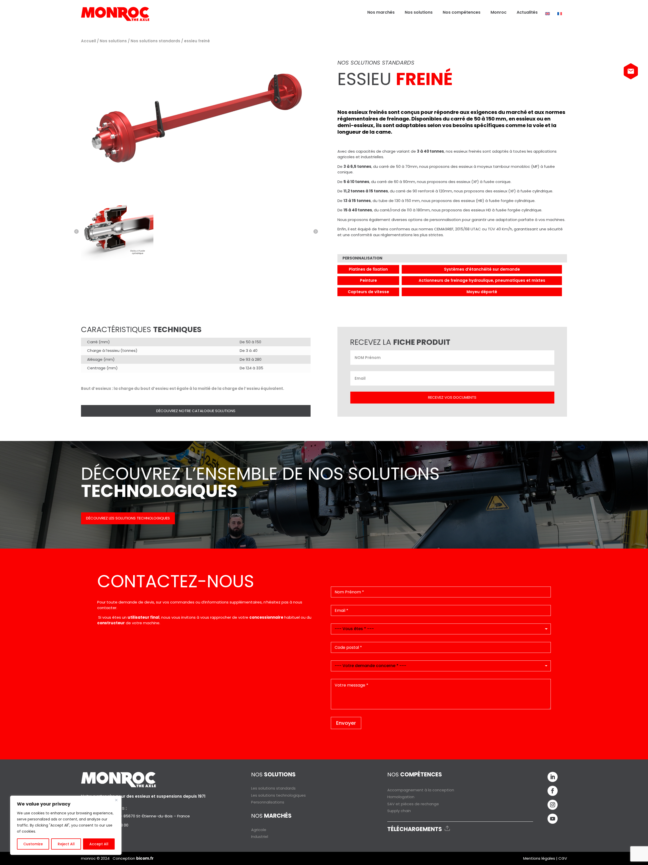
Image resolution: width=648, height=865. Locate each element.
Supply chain (399, 810)
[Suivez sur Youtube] (553, 819)
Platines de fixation (368, 269)
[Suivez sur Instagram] (553, 805)
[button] (76, 231)
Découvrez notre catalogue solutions (195, 410)
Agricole (258, 829)
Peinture (368, 280)
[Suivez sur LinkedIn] (553, 777)
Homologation (400, 796)
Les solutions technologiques (278, 795)
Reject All (66, 844)
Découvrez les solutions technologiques (128, 518)
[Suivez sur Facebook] (553, 791)
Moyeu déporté (482, 291)
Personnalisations (267, 802)
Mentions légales (539, 858)
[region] (66, 825)
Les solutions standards (273, 788)
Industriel (259, 836)
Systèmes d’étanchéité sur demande (482, 269)
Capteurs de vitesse (368, 291)
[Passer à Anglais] (547, 13)
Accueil (88, 41)
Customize (33, 844)
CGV (562, 858)
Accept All (98, 844)
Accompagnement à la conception (420, 790)
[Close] (116, 800)
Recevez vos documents (452, 397)
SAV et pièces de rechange (413, 804)
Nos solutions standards (155, 41)
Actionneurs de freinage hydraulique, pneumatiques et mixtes (482, 280)
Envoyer (346, 723)
